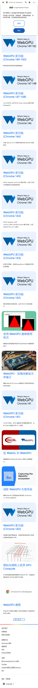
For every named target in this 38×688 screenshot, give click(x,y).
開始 (19, 31)
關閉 (19, 23)
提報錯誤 (4, 631)
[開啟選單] (3, 2)
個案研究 (4, 646)
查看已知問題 (6, 635)
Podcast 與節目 (6, 653)
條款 (3, 679)
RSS (3, 670)
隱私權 (8, 679)
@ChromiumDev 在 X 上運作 (10, 661)
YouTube (4, 664)
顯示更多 (19, 619)
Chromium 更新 (6, 643)
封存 (3, 649)
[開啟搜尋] (26, 2)
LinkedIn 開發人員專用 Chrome (11, 667)
